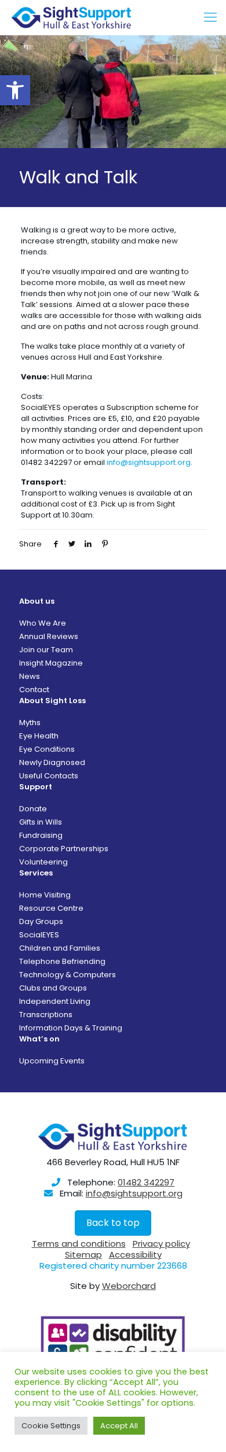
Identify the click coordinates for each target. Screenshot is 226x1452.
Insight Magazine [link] (51, 662)
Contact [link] (34, 689)
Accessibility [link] (135, 1254)
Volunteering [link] (43, 861)
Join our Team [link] (46, 649)
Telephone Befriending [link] (62, 961)
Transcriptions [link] (45, 1014)
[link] (15, 90)
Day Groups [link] (41, 921)
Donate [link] (33, 808)
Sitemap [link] (83, 1254)
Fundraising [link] (41, 835)
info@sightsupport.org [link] (149, 462)
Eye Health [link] (39, 735)
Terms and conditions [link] (79, 1243)
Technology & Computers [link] (67, 974)
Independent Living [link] (54, 1001)
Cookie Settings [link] (51, 1425)
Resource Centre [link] (51, 908)
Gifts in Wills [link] (40, 821)
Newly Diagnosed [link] (52, 762)
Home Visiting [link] (45, 894)
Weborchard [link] (129, 1286)
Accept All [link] (119, 1425)
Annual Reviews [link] (48, 636)
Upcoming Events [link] (52, 1060)
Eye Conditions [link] (47, 749)
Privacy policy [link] (161, 1243)
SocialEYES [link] (39, 934)
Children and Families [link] (59, 948)
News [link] (29, 676)
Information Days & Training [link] (70, 1027)
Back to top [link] (113, 1222)
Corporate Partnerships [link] (63, 848)
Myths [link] (30, 722)
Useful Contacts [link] (48, 775)
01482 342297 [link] (146, 1182)
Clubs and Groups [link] (53, 987)
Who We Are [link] (42, 623)
